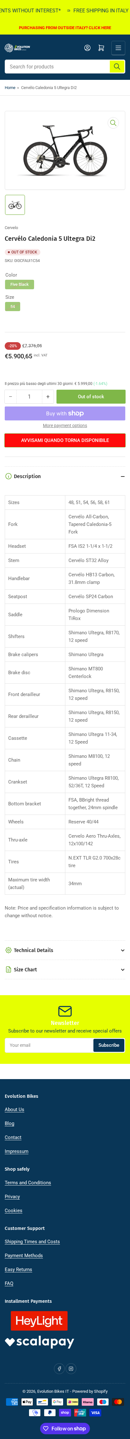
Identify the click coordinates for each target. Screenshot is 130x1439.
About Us (14, 1109)
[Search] (117, 66)
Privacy (12, 1196)
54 (12, 306)
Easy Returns (18, 1269)
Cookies (13, 1210)
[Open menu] (118, 48)
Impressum (16, 1151)
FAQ (9, 1283)
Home (10, 87)
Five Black (19, 284)
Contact (13, 1137)
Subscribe (108, 1045)
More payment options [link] (65, 425)
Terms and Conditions (28, 1183)
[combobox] (65, 67)
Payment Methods (24, 1255)
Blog (9, 1123)
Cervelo (11, 227)
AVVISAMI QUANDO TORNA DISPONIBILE (65, 440)
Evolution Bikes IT (53, 1391)
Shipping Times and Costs (32, 1241)
